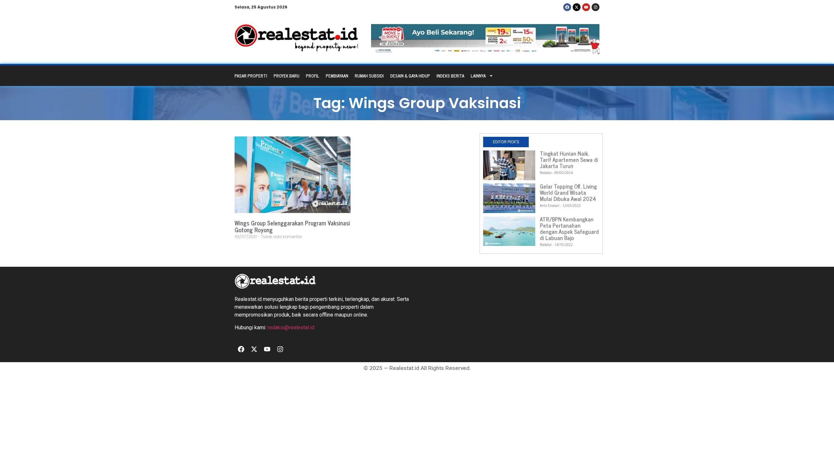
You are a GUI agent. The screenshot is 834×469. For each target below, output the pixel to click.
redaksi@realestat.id (290, 327)
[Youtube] (586, 7)
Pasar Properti (251, 75)
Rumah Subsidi (369, 75)
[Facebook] (567, 7)
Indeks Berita (450, 75)
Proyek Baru (286, 75)
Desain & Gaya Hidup (410, 75)
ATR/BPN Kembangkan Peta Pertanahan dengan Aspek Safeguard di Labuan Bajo (569, 228)
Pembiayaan (337, 75)
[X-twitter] (577, 7)
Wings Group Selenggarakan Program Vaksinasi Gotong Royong (292, 226)
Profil (312, 75)
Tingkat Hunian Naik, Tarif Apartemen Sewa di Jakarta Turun (569, 159)
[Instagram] (595, 7)
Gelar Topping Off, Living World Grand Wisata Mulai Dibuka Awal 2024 (568, 192)
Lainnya (478, 75)
